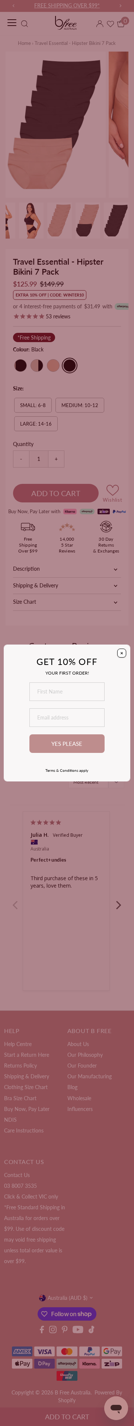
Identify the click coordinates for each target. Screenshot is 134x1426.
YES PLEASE (66, 743)
